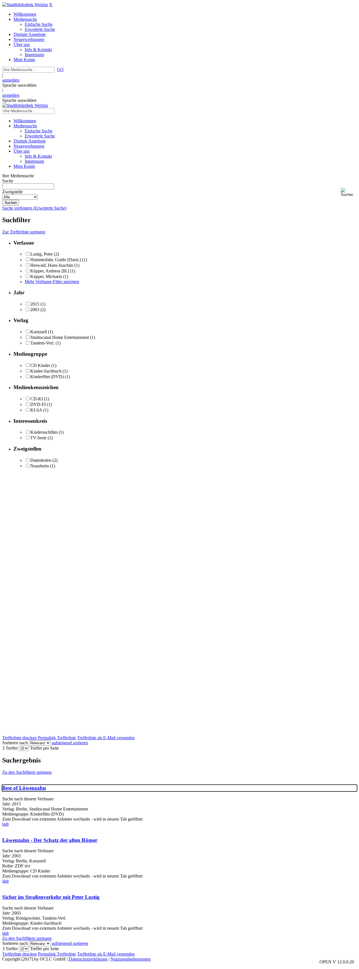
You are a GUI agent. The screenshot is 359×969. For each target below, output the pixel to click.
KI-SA (36, 410)
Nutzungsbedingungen (131, 959)
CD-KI (36, 398)
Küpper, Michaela (46, 276)
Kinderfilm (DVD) (47, 376)
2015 (34, 304)
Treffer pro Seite (44, 748)
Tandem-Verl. (42, 343)
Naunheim (39, 465)
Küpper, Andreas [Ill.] (49, 270)
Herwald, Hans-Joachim (51, 265)
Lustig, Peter (41, 254)
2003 (34, 309)
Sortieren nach (15, 742)
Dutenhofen (40, 460)
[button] (349, 192)
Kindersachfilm (43, 432)
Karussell (38, 331)
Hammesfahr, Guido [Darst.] (55, 259)
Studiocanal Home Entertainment (59, 337)
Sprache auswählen (19, 85)
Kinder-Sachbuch (45, 371)
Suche (7, 180)
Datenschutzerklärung (88, 959)
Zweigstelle (12, 191)
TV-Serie (38, 437)
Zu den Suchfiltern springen (27, 772)
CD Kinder (40, 365)
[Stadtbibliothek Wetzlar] (25, 4)
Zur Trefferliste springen (23, 231)
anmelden (10, 80)
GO (60, 69)
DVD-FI (38, 404)
